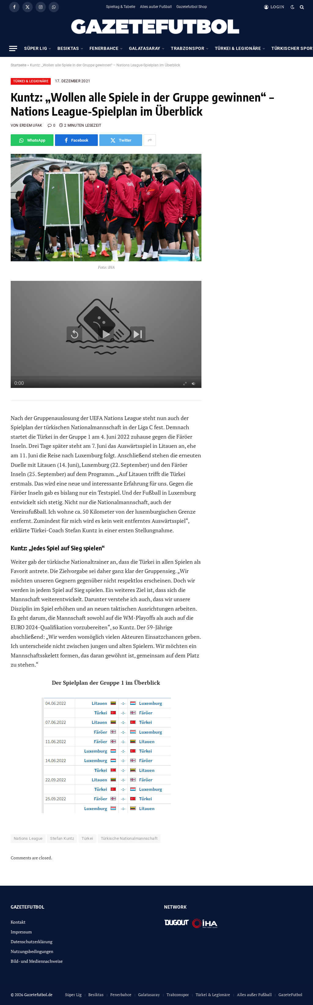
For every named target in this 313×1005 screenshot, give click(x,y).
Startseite (18, 65)
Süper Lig (35, 48)
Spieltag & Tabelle (120, 7)
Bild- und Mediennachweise (37, 961)
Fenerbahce (104, 48)
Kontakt (18, 922)
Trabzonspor (187, 48)
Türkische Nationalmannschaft (129, 838)
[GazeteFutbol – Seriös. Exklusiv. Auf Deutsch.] (156, 27)
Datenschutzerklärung (31, 941)
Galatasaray (144, 48)
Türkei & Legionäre (238, 48)
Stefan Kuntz (62, 838)
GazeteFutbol (290, 994)
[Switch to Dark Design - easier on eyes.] (292, 7)
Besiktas (68, 48)
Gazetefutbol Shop (191, 7)
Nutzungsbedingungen (32, 951)
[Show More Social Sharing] (150, 140)
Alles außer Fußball (156, 7)
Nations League (28, 838)
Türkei (87, 838)
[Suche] (301, 7)
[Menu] (13, 48)
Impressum (21, 932)
